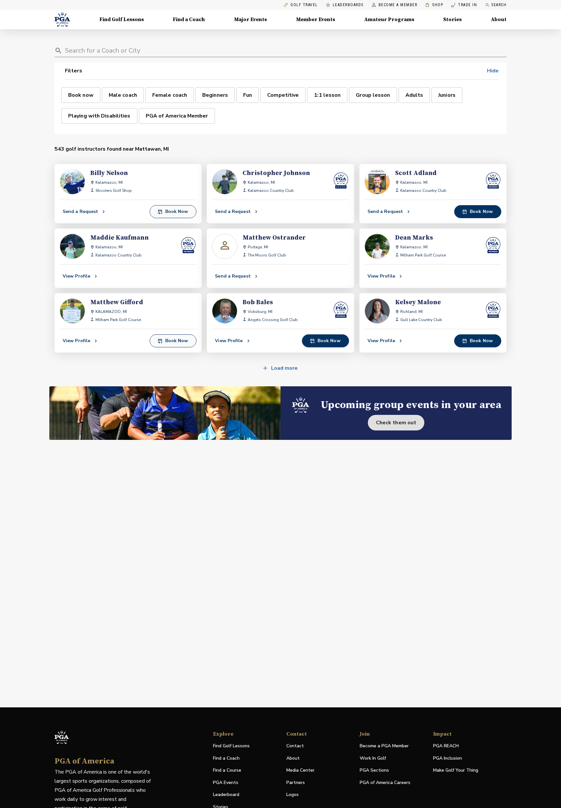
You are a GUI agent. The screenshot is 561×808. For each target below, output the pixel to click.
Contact (295, 746)
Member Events (315, 19)
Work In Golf (373, 758)
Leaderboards (348, 5)
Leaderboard (226, 794)
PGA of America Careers (385, 782)
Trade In (464, 5)
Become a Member (398, 5)
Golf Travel (304, 5)
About (498, 19)
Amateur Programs (389, 19)
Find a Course (227, 770)
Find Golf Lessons (121, 19)
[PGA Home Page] (62, 19)
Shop (434, 5)
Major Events (250, 19)
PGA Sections (374, 770)
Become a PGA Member (384, 746)
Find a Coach (189, 19)
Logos (292, 794)
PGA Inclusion (447, 758)
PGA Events (225, 782)
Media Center (300, 770)
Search (498, 5)
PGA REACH (446, 746)
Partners (295, 782)
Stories (452, 19)
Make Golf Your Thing (455, 770)
